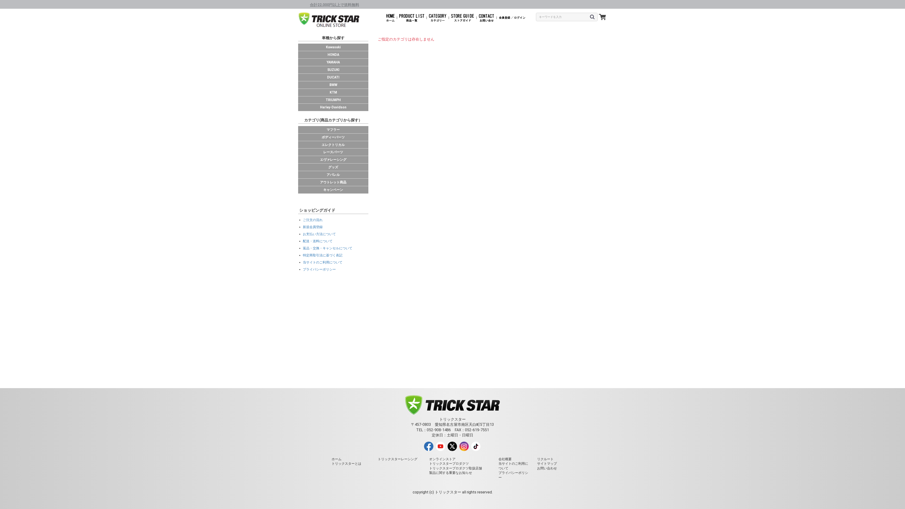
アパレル (333, 175)
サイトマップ (547, 463)
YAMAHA (333, 62)
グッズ (333, 167)
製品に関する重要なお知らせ (450, 473)
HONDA (333, 55)
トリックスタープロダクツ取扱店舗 (455, 468)
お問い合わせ (547, 468)
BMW (333, 85)
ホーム (336, 459)
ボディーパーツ (333, 137)
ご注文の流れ (313, 220)
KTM (333, 92)
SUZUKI (333, 70)
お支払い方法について (319, 234)
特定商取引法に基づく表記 (322, 255)
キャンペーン (333, 190)
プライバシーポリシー (319, 269)
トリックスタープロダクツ (449, 463)
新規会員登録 (313, 227)
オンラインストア (442, 459)
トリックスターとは (346, 463)
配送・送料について (318, 241)
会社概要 (505, 459)
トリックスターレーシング (397, 459)
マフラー (333, 129)
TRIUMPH (333, 100)
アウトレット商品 (333, 182)
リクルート (545, 459)
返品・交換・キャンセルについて (327, 248)
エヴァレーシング (333, 159)
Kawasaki (333, 47)
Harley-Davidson (333, 107)
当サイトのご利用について (322, 262)
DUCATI (333, 77)
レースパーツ (333, 152)
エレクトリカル (333, 145)
